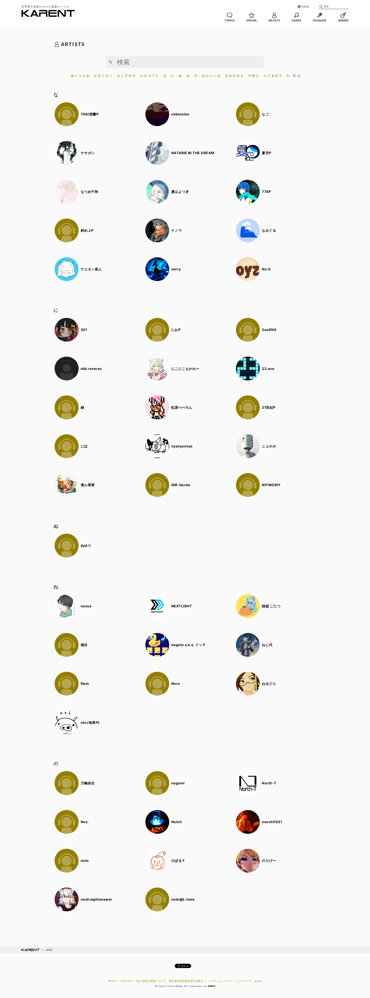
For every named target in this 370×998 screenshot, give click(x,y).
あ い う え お (80, 75)
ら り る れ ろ (273, 75)
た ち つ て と (149, 75)
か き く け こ (103, 75)
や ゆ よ (253, 75)
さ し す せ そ (126, 75)
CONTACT (127, 981)
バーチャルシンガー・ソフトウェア (230, 981)
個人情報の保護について (151, 981)
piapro (258, 981)
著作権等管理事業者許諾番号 (186, 981)
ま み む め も (234, 75)
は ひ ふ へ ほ (211, 75)
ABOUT (112, 981)
